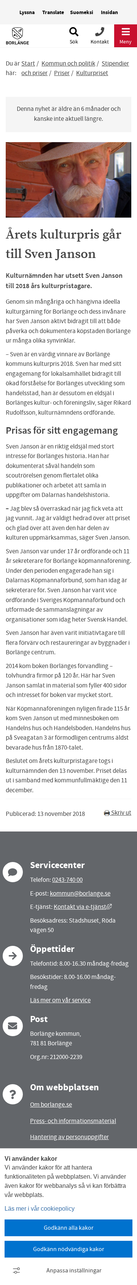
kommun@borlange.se (80, 893)
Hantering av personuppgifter (69, 1137)
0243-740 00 (67, 880)
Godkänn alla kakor (69, 1228)
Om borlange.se (51, 1105)
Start (28, 63)
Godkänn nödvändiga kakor (68, 1249)
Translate (53, 12)
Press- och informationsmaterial (73, 1121)
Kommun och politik (68, 63)
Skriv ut (120, 813)
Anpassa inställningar (74, 1270)
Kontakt (100, 41)
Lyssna (27, 12)
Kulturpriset (92, 73)
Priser (62, 73)
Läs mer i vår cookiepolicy (40, 1208)
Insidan (109, 12)
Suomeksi (81, 12)
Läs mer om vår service (60, 1000)
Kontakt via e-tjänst (83, 907)
